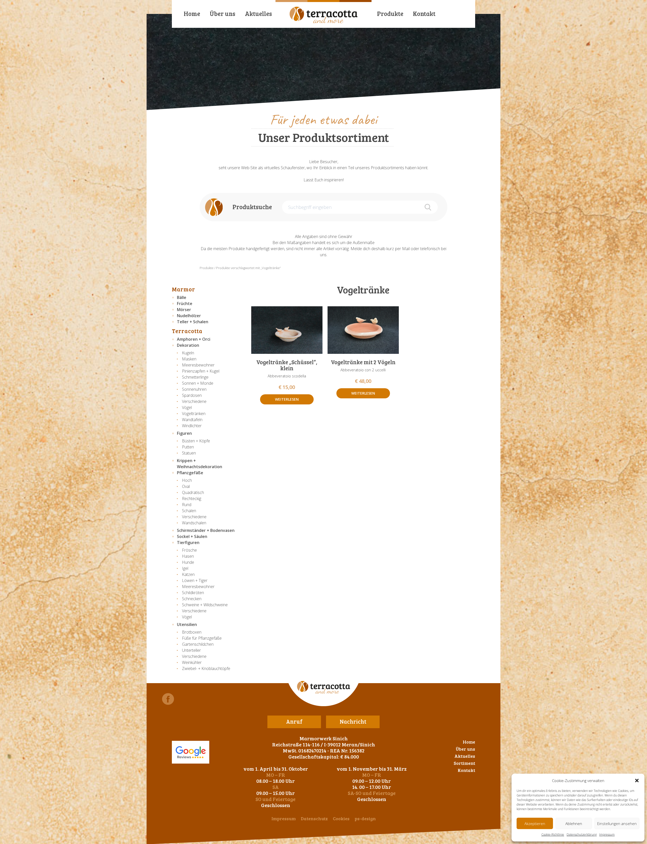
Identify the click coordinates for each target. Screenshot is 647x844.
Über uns (222, 13)
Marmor (183, 289)
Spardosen (192, 395)
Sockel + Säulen (192, 536)
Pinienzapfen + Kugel (200, 371)
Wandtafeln (192, 419)
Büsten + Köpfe (196, 441)
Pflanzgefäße (190, 472)
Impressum (607, 834)
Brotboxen (191, 632)
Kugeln (188, 353)
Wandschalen (194, 523)
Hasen (188, 556)
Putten (188, 447)
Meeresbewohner (198, 365)
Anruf (294, 721)
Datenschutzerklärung (582, 834)
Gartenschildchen (198, 644)
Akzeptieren (534, 823)
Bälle (181, 297)
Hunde (188, 562)
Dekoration (188, 345)
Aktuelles (258, 13)
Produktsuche (252, 207)
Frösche (189, 550)
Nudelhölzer (189, 315)
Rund (186, 504)
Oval (186, 486)
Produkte (390, 13)
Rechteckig (191, 498)
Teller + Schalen (192, 321)
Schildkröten (193, 592)
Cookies (341, 818)
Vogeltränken (193, 413)
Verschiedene (194, 401)
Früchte (184, 303)
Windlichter (192, 425)
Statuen (189, 453)
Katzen (188, 574)
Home (192, 13)
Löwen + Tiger (194, 580)
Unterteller (191, 650)
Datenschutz (314, 818)
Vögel (187, 407)
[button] (636, 780)
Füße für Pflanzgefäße (202, 638)
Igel (185, 568)
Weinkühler (192, 662)
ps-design (365, 818)
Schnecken (191, 598)
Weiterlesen (287, 399)
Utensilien (187, 624)
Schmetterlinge (195, 377)
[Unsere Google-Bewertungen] (190, 752)
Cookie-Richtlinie (552, 834)
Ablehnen (573, 823)
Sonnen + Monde (197, 383)
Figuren (184, 433)
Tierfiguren (188, 542)
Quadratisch (193, 492)
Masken (189, 359)
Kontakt (424, 13)
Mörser (184, 309)
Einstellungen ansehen (617, 823)
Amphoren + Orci (193, 339)
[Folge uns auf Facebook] (168, 699)
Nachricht (353, 721)
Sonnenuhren (194, 389)
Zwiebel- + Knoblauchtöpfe (206, 668)
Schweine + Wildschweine (205, 605)
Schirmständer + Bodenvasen (206, 530)
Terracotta (187, 331)
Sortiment (464, 763)
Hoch (187, 480)
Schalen (189, 510)
